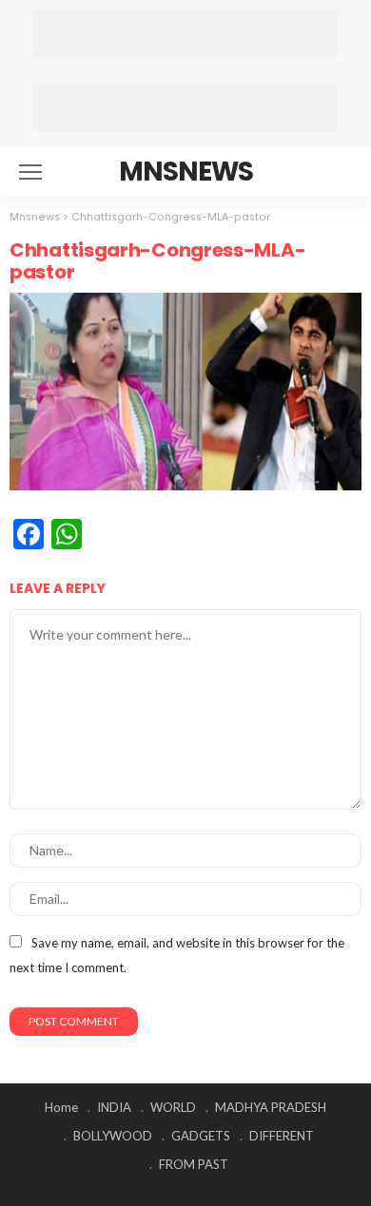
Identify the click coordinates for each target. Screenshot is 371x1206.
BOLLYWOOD (112, 1135)
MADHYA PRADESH (270, 1107)
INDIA (114, 1107)
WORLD (173, 1107)
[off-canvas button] (30, 172)
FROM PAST (193, 1164)
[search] (336, 172)
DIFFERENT (281, 1135)
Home (61, 1107)
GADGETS (200, 1135)
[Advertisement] (185, 33)
